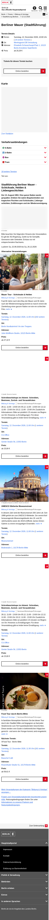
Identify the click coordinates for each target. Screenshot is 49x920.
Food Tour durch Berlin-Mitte (14, 714)
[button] (45, 14)
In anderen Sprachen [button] (10, 901)
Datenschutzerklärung (12, 862)
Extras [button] (4, 895)
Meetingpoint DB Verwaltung (25, 43)
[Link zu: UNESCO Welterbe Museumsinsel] (24, 483)
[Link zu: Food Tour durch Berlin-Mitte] (24, 691)
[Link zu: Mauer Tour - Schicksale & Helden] (24, 272)
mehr (8, 309)
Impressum (7, 849)
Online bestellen (22, 71)
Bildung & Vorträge (8, 298)
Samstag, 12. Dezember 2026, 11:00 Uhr (18, 317)
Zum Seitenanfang (36, 826)
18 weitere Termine (22, 40)
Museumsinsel (7, 541)
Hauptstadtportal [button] (9, 843)
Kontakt (6, 856)
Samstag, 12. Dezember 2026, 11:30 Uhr (18, 749)
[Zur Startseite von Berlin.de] (8, 836)
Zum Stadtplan (7, 134)
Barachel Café (7, 758)
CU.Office (5, 435)
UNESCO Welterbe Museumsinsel (16, 506)
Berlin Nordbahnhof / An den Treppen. (16, 326)
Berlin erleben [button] (7, 888)
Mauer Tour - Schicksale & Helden (16, 295)
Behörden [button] (5, 882)
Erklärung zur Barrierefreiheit (14, 868)
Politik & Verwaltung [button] (10, 875)
